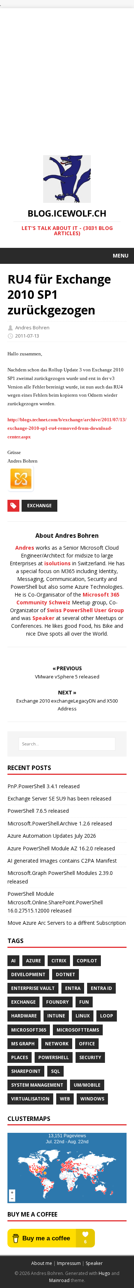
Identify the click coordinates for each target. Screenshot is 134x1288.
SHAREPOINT (26, 1071)
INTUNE (56, 1016)
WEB (65, 1099)
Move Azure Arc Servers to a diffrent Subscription (66, 922)
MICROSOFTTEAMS (78, 1030)
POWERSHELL (53, 1057)
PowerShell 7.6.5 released (38, 810)
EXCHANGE (23, 1002)
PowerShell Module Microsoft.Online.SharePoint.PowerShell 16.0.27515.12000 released (55, 902)
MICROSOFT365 (28, 1030)
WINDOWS (92, 1099)
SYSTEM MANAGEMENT (37, 1085)
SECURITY (90, 1057)
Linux (83, 1016)
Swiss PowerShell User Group (85, 610)
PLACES (19, 1057)
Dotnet (65, 974)
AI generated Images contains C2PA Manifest (62, 860)
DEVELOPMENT (28, 974)
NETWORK (56, 1044)
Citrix (58, 961)
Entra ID (101, 988)
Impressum (69, 1263)
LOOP (106, 1016)
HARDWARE (24, 1016)
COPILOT (87, 961)
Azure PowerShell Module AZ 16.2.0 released (61, 848)
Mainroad (59, 1280)
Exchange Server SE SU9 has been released (59, 798)
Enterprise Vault (33, 988)
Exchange (39, 505)
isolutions (57, 563)
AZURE (33, 961)
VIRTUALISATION (30, 1099)
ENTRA (72, 988)
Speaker (43, 617)
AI (13, 961)
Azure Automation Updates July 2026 (51, 835)
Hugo (104, 1273)
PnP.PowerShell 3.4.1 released (43, 786)
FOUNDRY (57, 1002)
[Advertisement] (67, 75)
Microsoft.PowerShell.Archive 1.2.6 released (59, 823)
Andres (24, 547)
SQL (55, 1071)
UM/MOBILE (87, 1085)
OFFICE (87, 1044)
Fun (84, 1002)
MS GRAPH (23, 1044)
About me (41, 1263)
